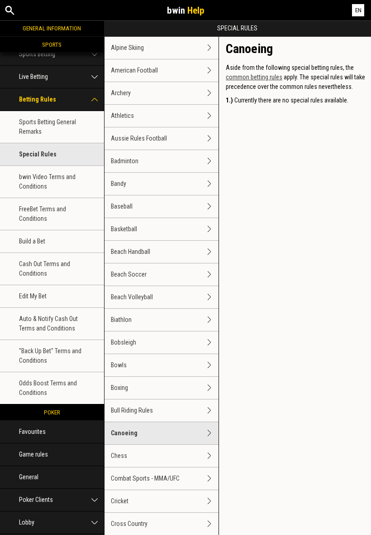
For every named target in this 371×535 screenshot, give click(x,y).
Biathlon (121, 319)
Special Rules (38, 154)
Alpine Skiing (127, 47)
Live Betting (33, 76)
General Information (52, 28)
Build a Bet (32, 241)
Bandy (118, 183)
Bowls (119, 365)
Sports (52, 44)
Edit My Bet (33, 296)
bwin (186, 10)
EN (358, 10)
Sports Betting (37, 54)
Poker (52, 412)
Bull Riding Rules (132, 410)
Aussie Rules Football (139, 138)
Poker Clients (36, 499)
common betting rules (254, 77)
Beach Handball (130, 251)
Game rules (33, 454)
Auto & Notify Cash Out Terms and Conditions (48, 323)
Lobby (26, 522)
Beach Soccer (129, 274)
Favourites (32, 431)
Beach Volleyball (132, 297)
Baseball (122, 206)
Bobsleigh (123, 342)
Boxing (119, 387)
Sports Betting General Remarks (47, 126)
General (28, 477)
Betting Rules (37, 99)
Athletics (122, 115)
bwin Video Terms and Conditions (47, 181)
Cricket (119, 501)
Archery (121, 93)
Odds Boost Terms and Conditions (48, 387)
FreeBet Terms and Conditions (42, 213)
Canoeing (124, 433)
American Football (134, 70)
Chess (119, 455)
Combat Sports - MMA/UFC (145, 478)
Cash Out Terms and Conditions (44, 268)
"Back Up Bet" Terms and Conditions (50, 355)
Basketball (124, 229)
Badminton (124, 161)
